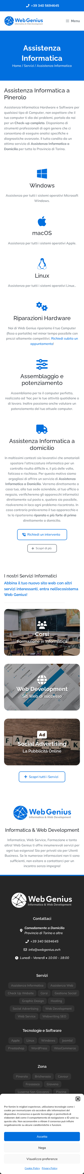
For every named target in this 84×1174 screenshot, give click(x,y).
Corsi (44, 993)
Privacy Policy (49, 1168)
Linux (30, 1040)
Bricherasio (43, 1076)
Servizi (29, 66)
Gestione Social (65, 993)
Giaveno (53, 1084)
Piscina (61, 1092)
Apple (15, 1040)
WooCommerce (65, 1048)
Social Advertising (25, 1008)
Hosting (56, 1001)
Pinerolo (22, 1076)
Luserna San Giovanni (33, 1092)
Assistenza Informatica (27, 985)
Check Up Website (21, 993)
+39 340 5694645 (44, 941)
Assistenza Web (61, 985)
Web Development (58, 1008)
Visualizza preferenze (42, 1159)
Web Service (26, 1016)
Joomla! (67, 1040)
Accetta (42, 1136)
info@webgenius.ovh (44, 950)
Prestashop (16, 1048)
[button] (78, 1099)
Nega (42, 1148)
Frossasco (33, 1084)
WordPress (39, 1048)
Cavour (63, 1076)
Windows (48, 1040)
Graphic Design (33, 1001)
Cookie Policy (32, 1168)
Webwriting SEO (54, 1016)
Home (16, 66)
